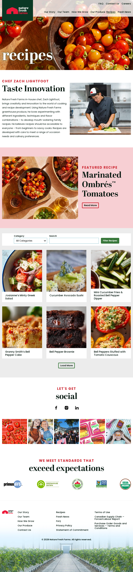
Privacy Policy (64, 525)
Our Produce (98, 12)
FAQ (101, 3)
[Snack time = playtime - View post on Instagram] (118, 431)
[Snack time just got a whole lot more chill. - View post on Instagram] (40, 431)
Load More (66, 365)
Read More (90, 205)
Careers (126, 3)
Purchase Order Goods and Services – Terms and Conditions (111, 526)
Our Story (49, 12)
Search (53, 236)
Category (19, 236)
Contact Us (112, 3)
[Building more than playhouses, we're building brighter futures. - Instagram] (66, 431)
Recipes (110, 12)
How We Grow (80, 12)
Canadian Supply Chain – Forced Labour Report (109, 518)
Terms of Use (102, 512)
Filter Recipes (110, 240)
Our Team (63, 12)
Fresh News (124, 12)
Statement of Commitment (72, 530)
